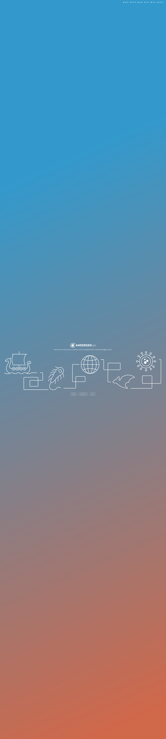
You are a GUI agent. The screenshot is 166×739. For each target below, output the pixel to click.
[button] (74, 394)
